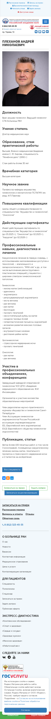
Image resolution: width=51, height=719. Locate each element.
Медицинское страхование (15, 562)
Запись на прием (36, 3)
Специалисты (8, 584)
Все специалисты (12, 470)
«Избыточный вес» (11, 646)
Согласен (25, 710)
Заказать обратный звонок (12, 29)
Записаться (12, 715)
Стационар (7, 594)
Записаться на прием (14, 488)
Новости (6, 547)
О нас (5, 542)
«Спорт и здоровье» (11, 626)
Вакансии (6, 552)
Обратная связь (11, 518)
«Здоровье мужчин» (11, 636)
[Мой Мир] (12, 478)
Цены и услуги (9, 567)
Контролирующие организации (16, 572)
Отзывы (30, 514)
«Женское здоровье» (12, 641)
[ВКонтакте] (4, 478)
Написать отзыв (18, 9)
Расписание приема (17, 3)
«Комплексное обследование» (16, 621)
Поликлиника (8, 589)
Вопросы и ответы (12, 514)
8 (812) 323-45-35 (13, 524)
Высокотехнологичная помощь (26, 6)
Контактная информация (13, 557)
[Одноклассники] (8, 478)
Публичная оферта (11, 609)
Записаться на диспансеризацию (21, 493)
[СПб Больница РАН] (21, 21)
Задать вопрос (35, 9)
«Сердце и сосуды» (11, 631)
